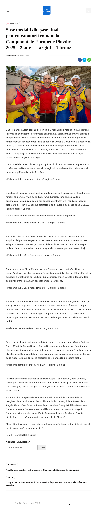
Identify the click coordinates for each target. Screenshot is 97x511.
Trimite (41, 447)
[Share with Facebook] (80, 60)
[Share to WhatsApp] (89, 60)
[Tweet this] (84, 60)
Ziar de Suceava (13, 55)
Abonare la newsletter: (18, 442)
